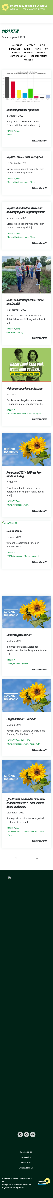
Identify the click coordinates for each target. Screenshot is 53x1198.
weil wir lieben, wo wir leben (27, 9)
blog (42, 45)
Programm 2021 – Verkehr (21, 719)
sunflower (22, 1184)
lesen (42, 831)
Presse (16, 52)
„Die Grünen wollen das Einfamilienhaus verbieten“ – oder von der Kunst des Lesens (26, 802)
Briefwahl (22, 413)
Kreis (27, 48)
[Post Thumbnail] (26, 86)
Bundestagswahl (21, 182)
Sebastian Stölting (15, 332)
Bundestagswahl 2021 (19, 635)
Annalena (12, 413)
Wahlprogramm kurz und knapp (25, 388)
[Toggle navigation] (48, 19)
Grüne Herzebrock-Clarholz (28, 5)
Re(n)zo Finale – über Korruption (25, 157)
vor (36, 858)
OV (46, 48)
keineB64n (35, 744)
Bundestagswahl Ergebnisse (23, 110)
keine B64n (26, 740)
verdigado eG (18, 1187)
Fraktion (14, 48)
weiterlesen (39, 140)
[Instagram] (26, 1134)
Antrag (30, 45)
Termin (41, 52)
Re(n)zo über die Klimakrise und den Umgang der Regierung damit (26, 210)
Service (28, 52)
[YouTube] (32, 1134)
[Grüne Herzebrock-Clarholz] (5, 7)
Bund (18, 131)
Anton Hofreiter (14, 831)
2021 (10, 556)
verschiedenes (39, 56)
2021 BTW (11, 131)
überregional (18, 56)
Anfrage (17, 45)
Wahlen (28, 59)
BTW (10, 134)
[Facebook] (20, 1134)
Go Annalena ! (14, 531)
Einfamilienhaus (30, 831)
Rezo (33, 182)
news (38, 48)
